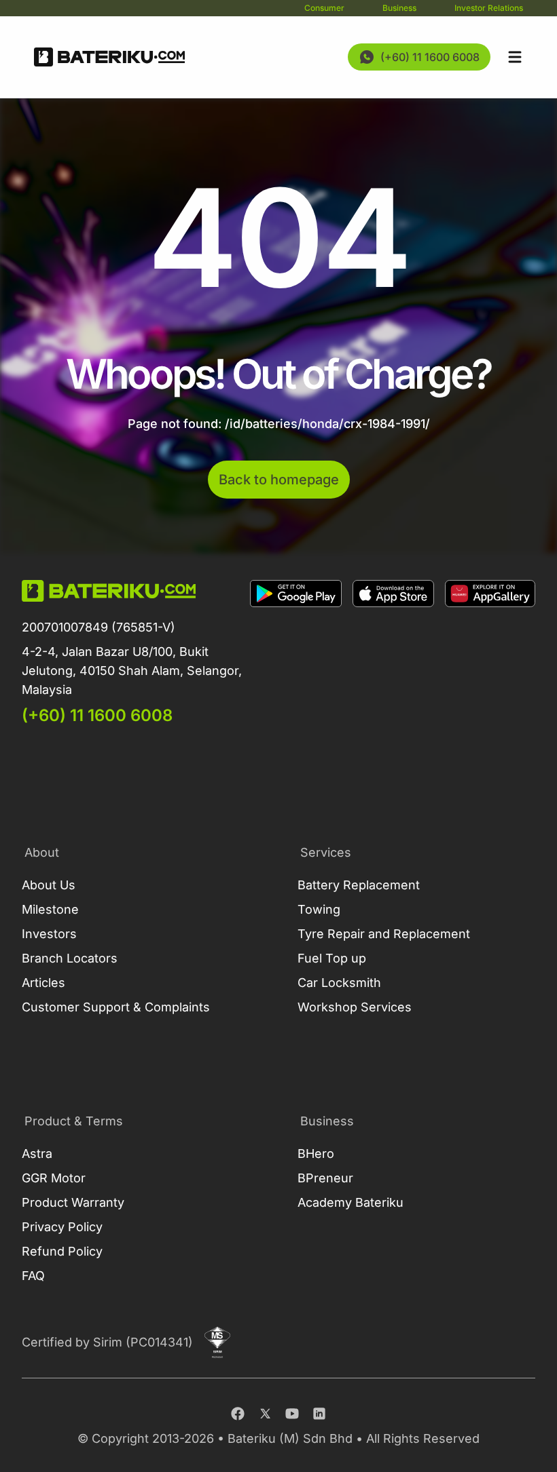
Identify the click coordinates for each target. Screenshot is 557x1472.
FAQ (33, 1275)
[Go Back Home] (109, 57)
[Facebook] (238, 1414)
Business (399, 8)
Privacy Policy (62, 1227)
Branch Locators (70, 958)
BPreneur (325, 1178)
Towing (319, 909)
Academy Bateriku (350, 1202)
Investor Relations (488, 8)
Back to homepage (279, 479)
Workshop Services (355, 1007)
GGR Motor (54, 1178)
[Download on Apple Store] (393, 653)
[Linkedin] (319, 1414)
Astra (37, 1153)
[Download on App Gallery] (490, 653)
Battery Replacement (359, 885)
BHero (316, 1153)
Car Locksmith (339, 982)
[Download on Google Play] (296, 653)
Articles (43, 982)
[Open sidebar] (515, 57)
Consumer (324, 8)
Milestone (50, 909)
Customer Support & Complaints (116, 1007)
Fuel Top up (332, 958)
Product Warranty (73, 1202)
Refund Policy (62, 1251)
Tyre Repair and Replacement (384, 934)
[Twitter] (265, 1414)
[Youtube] (292, 1414)
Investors (49, 934)
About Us (48, 885)
